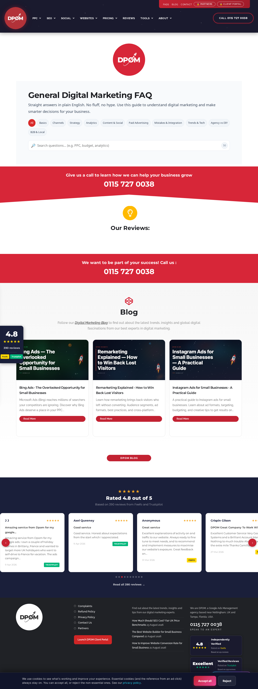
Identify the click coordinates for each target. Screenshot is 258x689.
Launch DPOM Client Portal (93, 639)
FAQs (166, 4)
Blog (175, 4)
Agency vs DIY (219, 123)
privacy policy (132, 682)
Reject (227, 681)
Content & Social (113, 123)
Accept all (205, 681)
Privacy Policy (86, 617)
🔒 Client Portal (230, 4)
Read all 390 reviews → (129, 584)
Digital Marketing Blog (91, 323)
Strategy (75, 123)
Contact (186, 4)
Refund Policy (86, 611)
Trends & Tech (196, 123)
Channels (58, 123)
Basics (43, 123)
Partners (83, 628)
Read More (29, 418)
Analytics (91, 123)
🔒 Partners (204, 4)
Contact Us (85, 622)
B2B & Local (37, 132)
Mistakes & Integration (168, 123)
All (31, 123)
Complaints (85, 606)
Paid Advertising (138, 123)
